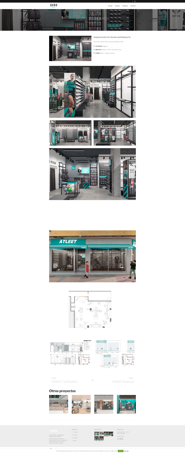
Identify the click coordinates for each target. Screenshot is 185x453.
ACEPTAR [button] (121, 451)
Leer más (126, 451)
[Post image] (58, 404)
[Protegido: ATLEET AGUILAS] (96, 434)
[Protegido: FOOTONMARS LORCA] (101, 434)
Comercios (75, 432)
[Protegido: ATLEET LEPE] (111, 434)
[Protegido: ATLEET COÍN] (101, 438)
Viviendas (75, 434)
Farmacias (75, 437)
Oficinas (75, 440)
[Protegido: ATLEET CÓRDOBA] (96, 438)
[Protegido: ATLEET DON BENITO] (106, 434)
